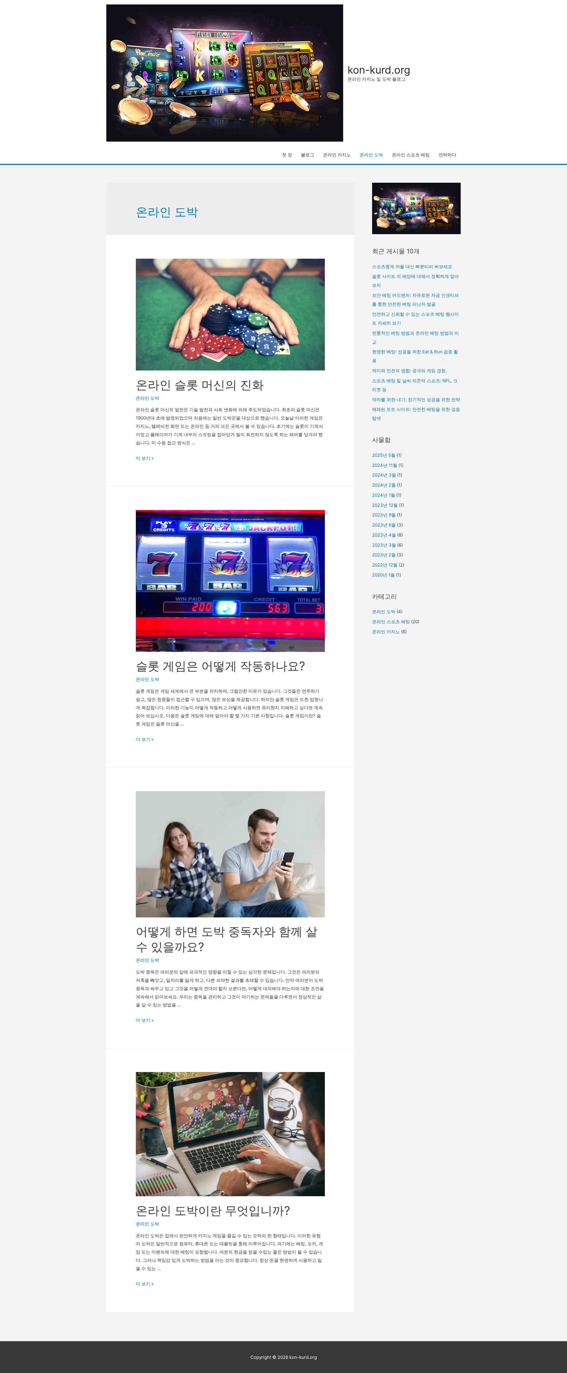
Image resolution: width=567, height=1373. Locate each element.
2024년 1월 (383, 495)
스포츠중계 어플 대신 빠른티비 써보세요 (412, 266)
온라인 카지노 (337, 155)
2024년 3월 (384, 475)
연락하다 (447, 155)
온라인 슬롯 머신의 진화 (200, 385)
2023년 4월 (384, 535)
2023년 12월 (385, 505)
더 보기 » (145, 458)
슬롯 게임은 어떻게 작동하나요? (220, 666)
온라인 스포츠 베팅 (411, 155)
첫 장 (287, 155)
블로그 (307, 155)
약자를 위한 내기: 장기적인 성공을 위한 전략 (416, 399)
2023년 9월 (384, 515)
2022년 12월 (384, 565)
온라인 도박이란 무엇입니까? (213, 1210)
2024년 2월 (384, 485)
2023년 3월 (384, 545)
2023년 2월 (384, 555)
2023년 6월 (384, 525)
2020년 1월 (383, 575)
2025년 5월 (383, 455)
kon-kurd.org (379, 70)
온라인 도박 (371, 155)
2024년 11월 (384, 465)
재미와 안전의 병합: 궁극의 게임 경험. (409, 370)
